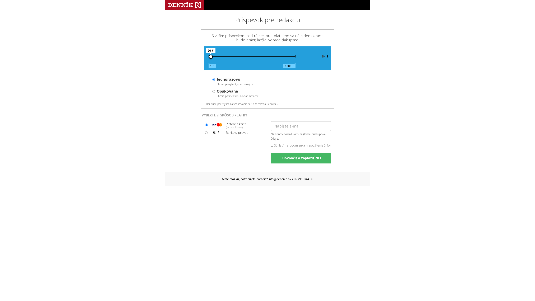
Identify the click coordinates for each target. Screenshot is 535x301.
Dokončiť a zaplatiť (302, 158)
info (327, 145)
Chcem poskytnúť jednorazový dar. (236, 81)
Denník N (184, 5)
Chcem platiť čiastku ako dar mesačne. (238, 93)
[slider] (211, 57)
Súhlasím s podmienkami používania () (301, 145)
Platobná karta (236, 125)
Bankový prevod (237, 132)
